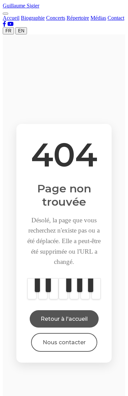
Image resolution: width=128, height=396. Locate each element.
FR (8, 30)
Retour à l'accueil (64, 319)
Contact (116, 18)
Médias (98, 18)
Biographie (33, 18)
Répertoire (78, 18)
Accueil (11, 18)
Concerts (55, 18)
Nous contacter (64, 342)
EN (21, 30)
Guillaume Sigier (21, 6)
